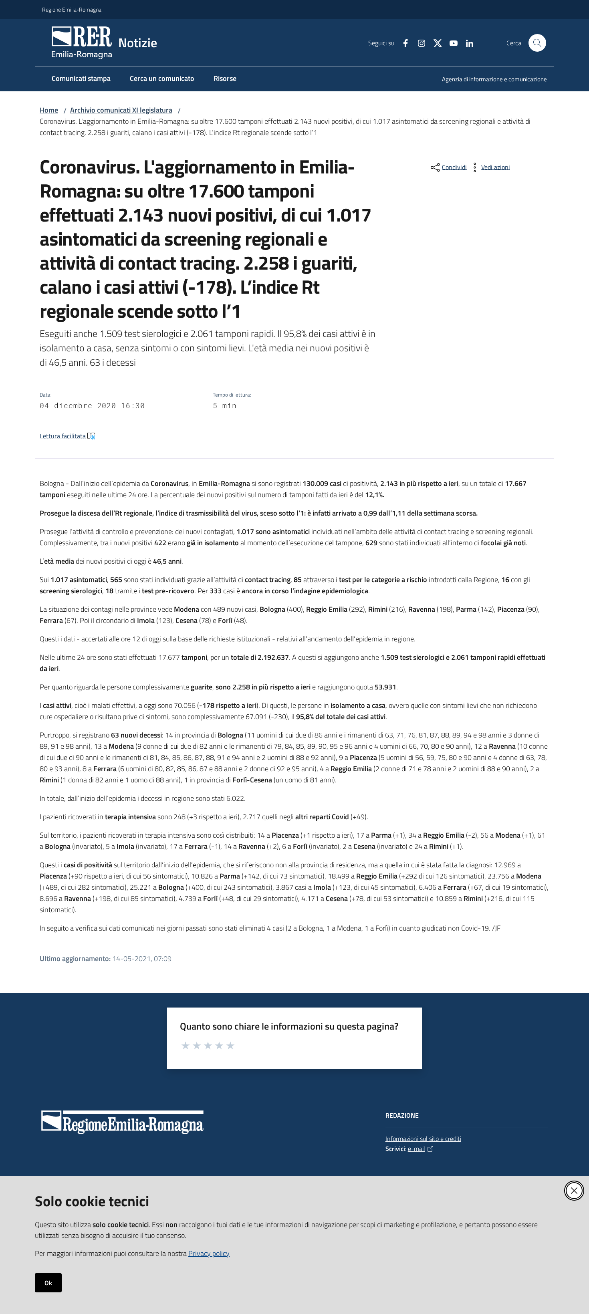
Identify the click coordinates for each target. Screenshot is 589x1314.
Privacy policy (209, 1253)
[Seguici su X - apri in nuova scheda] (434, 42)
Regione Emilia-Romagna (71, 9)
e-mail (416, 1148)
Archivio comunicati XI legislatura (121, 110)
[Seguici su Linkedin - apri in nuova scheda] (466, 42)
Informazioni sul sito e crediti (423, 1138)
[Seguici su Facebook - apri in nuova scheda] (402, 42)
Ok (48, 1283)
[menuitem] (489, 80)
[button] (537, 42)
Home (49, 110)
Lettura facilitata (63, 436)
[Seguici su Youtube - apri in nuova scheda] (450, 42)
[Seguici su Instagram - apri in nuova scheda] (418, 42)
